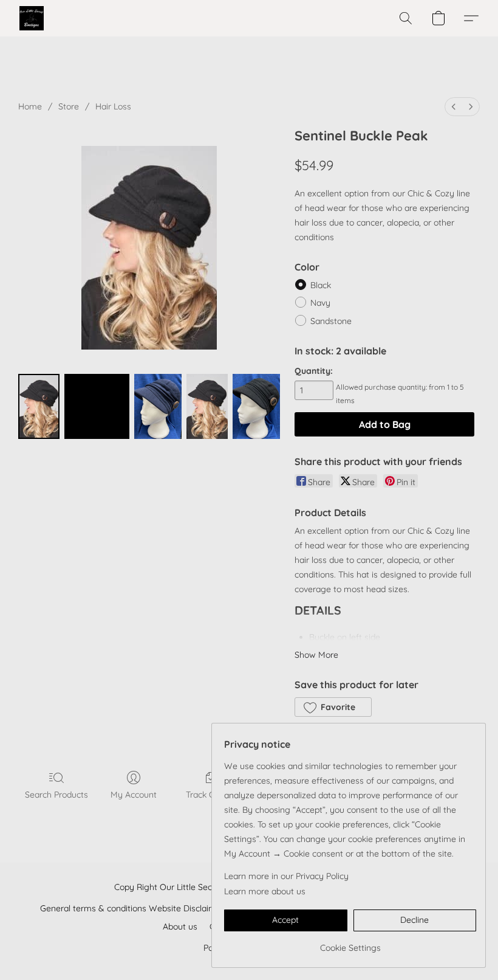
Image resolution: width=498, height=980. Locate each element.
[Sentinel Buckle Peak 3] (207, 406)
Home (30, 106)
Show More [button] (316, 654)
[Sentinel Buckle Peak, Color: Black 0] (39, 406)
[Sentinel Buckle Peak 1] (96, 406)
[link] (350, 943)
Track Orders (211, 794)
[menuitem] (453, 107)
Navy (320, 302)
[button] (31, 18)
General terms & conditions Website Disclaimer (132, 908)
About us (180, 926)
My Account (134, 794)
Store (68, 106)
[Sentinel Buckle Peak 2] (158, 406)
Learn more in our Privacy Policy (286, 876)
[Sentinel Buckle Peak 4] (256, 406)
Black (320, 285)
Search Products (56, 794)
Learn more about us (264, 891)
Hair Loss (113, 106)
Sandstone (331, 321)
